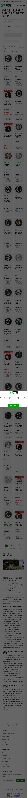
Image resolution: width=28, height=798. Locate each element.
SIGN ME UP (13, 405)
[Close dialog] (26, 392)
